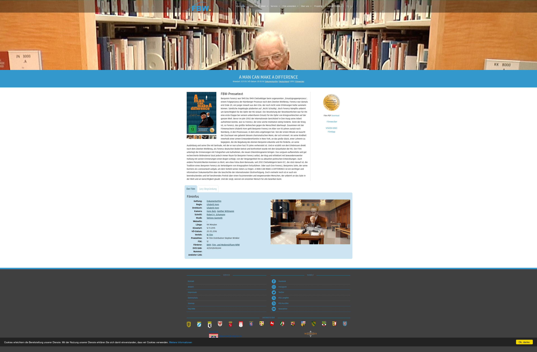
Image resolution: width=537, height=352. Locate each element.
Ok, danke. (524, 342)
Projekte (318, 6)
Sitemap (191, 303)
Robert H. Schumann (216, 214)
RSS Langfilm (283, 298)
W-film (210, 234)
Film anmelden (289, 6)
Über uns (305, 6)
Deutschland (284, 81)
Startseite (240, 6)
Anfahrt (191, 287)
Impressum (192, 292)
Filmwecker (299, 81)
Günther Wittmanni (225, 211)
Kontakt (191, 281)
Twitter (281, 292)
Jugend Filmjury (334, 6)
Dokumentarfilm (271, 81)
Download (335, 115)
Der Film (191, 188)
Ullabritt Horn (213, 204)
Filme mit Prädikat (257, 6)
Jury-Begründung (208, 188)
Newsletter (282, 309)
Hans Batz (211, 211)
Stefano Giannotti (214, 218)
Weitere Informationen (180, 342)
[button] (281, 207)
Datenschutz (193, 298)
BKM (209, 244)
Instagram (282, 287)
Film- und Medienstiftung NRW (226, 244)
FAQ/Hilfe (191, 309)
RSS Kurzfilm (283, 303)
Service (274, 6)
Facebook (282, 281)
